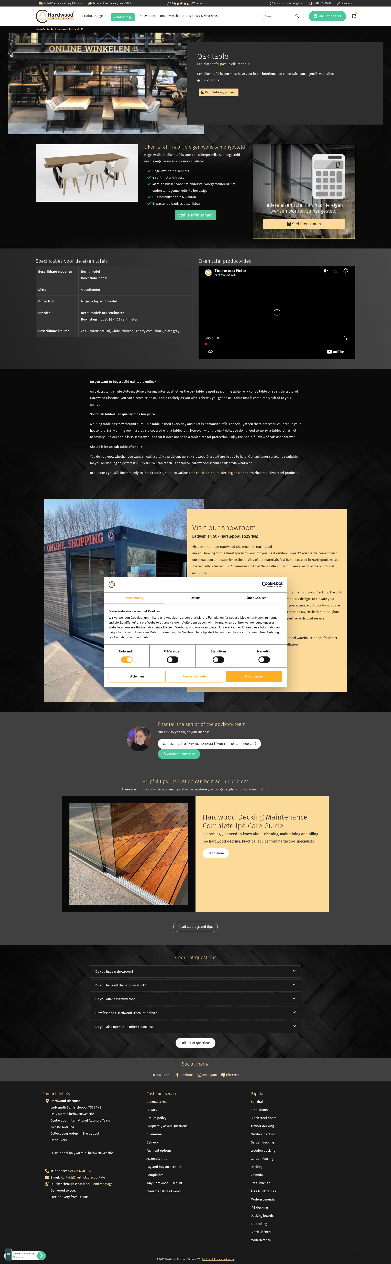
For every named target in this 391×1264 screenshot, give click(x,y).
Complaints (154, 1175)
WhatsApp (121, 17)
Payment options (158, 1150)
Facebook (186, 1075)
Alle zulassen (254, 676)
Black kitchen (261, 1232)
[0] (353, 16)
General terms (156, 1102)
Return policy (156, 1118)
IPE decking (259, 1207)
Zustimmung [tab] (134, 598)
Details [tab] (196, 598)
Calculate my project (220, 92)
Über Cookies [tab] (256, 598)
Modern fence (261, 1240)
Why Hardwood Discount (164, 1183)
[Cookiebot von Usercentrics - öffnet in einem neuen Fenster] (265, 584)
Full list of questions (195, 1043)
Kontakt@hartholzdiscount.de (83, 1177)
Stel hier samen (306, 223)
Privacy (151, 1110)
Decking (256, 1167)
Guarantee (154, 1134)
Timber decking (262, 1126)
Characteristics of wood (163, 1191)
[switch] (172, 659)
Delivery (152, 1142)
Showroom (147, 16)
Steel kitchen (260, 1183)
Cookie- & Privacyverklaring (218, 1259)
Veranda (257, 1175)
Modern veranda (263, 1199)
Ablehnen (137, 676)
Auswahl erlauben (195, 676)
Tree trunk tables (263, 1191)
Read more (216, 853)
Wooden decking (263, 1150)
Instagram (209, 1075)
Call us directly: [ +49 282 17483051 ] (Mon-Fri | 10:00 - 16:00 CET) (209, 744)
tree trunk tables (201, 473)
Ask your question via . (23, 1255)
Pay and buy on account (163, 1167)
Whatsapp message (180, 754)
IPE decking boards (230, 473)
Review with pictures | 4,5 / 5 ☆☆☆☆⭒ (189, 16)
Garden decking (262, 1142)
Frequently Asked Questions (166, 1126)
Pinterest (232, 1075)
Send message (102, 1184)
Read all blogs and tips (195, 927)
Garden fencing (262, 1159)
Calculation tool (329, 16)
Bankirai (257, 1102)
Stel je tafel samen (195, 215)
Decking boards (262, 1216)
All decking (259, 1224)
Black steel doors (263, 1118)
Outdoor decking (263, 1134)
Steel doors (259, 1110)
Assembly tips (156, 1159)
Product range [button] (93, 16)
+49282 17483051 (79, 1171)
